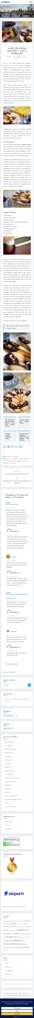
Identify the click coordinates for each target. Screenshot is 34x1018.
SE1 (25, 944)
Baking (4, 921)
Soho (27, 944)
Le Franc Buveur (9, 774)
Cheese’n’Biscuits (9, 742)
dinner (18, 924)
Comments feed (9, 970)
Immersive (13, 930)
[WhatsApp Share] (16, 446)
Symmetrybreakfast (17, 65)
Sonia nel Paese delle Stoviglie (13, 799)
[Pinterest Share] (12, 446)
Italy (8, 933)
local (11, 934)
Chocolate (26, 921)
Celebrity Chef (14, 921)
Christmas (5, 924)
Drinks (10, 926)
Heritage (9, 930)
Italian (21, 929)
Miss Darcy (7, 825)
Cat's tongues (13, 458)
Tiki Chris (7, 803)
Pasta (25, 937)
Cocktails (9, 924)
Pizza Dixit (8, 792)
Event (13, 926)
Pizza (28, 937)
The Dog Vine (8, 821)
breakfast (9, 921)
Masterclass (27, 934)
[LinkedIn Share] (8, 446)
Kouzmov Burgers (10, 770)
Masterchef (22, 934)
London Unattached (10, 781)
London (16, 933)
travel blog (18, 947)
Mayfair (4, 937)
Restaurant (23, 940)
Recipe (19, 461)
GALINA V (13, 504)
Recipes (16, 456)
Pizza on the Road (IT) (11, 796)
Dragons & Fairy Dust (10, 749)
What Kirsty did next (10, 806)
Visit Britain (5, 950)
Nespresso (22, 937)
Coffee (14, 924)
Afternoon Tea (9, 456)
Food (17, 926)
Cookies (20, 458)
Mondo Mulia (8, 788)
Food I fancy (8, 756)
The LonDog (8, 829)
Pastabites (5, 2)
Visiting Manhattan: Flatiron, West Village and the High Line (17, 481)
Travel (12, 947)
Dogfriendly (21, 924)
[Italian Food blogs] (12, 867)
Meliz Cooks (8, 785)
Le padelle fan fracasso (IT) (12, 778)
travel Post (26, 947)
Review (21, 944)
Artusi (6, 458)
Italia (16, 930)
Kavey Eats (8, 767)
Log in (6, 963)
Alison (12, 631)
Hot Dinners (8, 760)
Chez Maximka (9, 745)
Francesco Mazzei (22, 926)
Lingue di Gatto (11, 461)
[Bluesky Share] (20, 446)
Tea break (13, 463)
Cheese (21, 921)
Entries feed (8, 967)
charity (18, 921)
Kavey (12, 557)
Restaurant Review (10, 944)
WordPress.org (9, 974)
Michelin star (11, 937)
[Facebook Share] (4, 446)
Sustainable (6, 947)
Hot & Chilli (8, 763)
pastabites (23, 57)
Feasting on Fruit (9, 753)
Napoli (18, 937)
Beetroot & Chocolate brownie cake (15, 699)
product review (9, 940)
